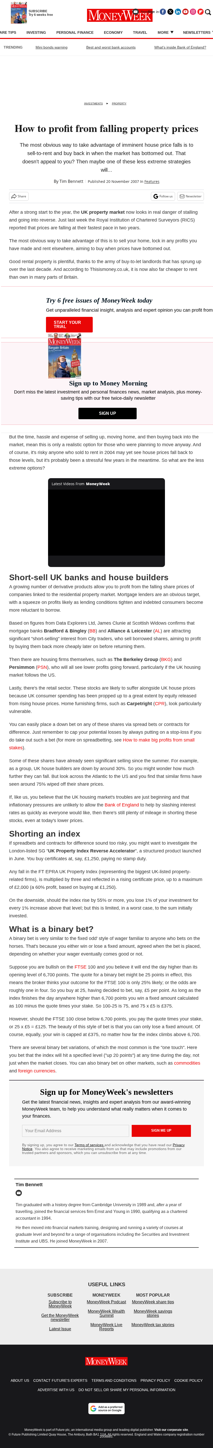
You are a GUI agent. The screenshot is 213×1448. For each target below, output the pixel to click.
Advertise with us (56, 1395)
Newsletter (194, 196)
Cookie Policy (188, 1386)
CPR (160, 703)
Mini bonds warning (52, 47)
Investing (36, 32)
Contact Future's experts (60, 1386)
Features (151, 181)
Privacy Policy (155, 1386)
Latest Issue (60, 1334)
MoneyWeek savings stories (153, 1318)
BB (92, 630)
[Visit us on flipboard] (200, 12)
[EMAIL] (20, 1193)
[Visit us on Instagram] (193, 12)
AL (158, 630)
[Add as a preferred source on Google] (106, 1413)
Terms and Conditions (113, 1386)
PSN (42, 667)
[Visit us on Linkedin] (178, 12)
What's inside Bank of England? (180, 47)
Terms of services (89, 1145)
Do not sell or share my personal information (126, 1395)
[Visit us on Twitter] (170, 12)
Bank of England (122, 805)
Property (119, 103)
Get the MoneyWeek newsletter (60, 1322)
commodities (187, 1063)
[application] (106, 522)
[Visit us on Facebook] (163, 12)
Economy (113, 32)
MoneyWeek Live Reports (106, 1332)
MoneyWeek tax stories (152, 1330)
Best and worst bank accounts (111, 47)
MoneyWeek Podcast (106, 1307)
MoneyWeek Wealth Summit (106, 1318)
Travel (140, 32)
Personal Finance (75, 32)
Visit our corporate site (171, 1435)
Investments (93, 103)
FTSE (80, 967)
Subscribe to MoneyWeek (60, 1309)
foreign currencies (36, 1070)
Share (22, 196)
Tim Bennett (71, 181)
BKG (166, 659)
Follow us (166, 196)
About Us (20, 1386)
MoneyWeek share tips (153, 1307)
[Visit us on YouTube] (185, 12)
